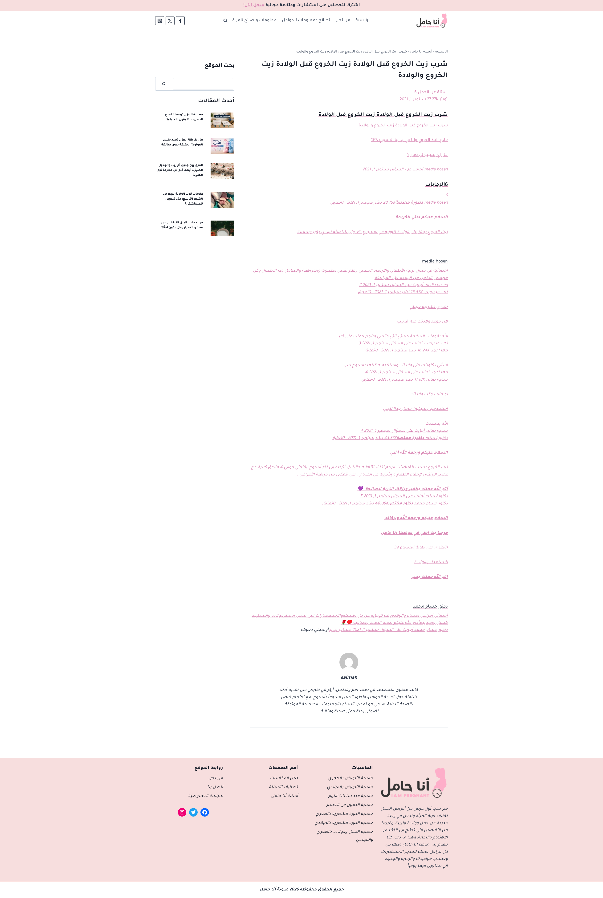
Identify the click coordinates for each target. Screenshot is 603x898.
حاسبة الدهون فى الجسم (349, 805)
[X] (170, 20)
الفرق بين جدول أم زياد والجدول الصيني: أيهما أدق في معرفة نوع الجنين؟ (180, 170)
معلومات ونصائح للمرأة (254, 20)
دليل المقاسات (284, 778)
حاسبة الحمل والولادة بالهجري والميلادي (345, 836)
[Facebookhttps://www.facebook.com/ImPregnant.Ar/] (180, 20)
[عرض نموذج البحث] (225, 20)
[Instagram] (159, 20)
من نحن (343, 20)
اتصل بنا (215, 787)
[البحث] (163, 83)
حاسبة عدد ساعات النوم (350, 796)
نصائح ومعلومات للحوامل (306, 20)
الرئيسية (363, 20)
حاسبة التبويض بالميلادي (350, 787)
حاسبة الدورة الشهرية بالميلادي (343, 823)
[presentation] (222, 121)
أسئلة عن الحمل (433, 92)
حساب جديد (340, 630)
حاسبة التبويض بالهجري (350, 778)
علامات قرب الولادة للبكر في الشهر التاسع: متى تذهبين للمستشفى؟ (183, 199)
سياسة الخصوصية (205, 796)
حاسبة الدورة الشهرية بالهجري (344, 814)
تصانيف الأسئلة (283, 787)
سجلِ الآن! (254, 5)
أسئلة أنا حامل (421, 52)
